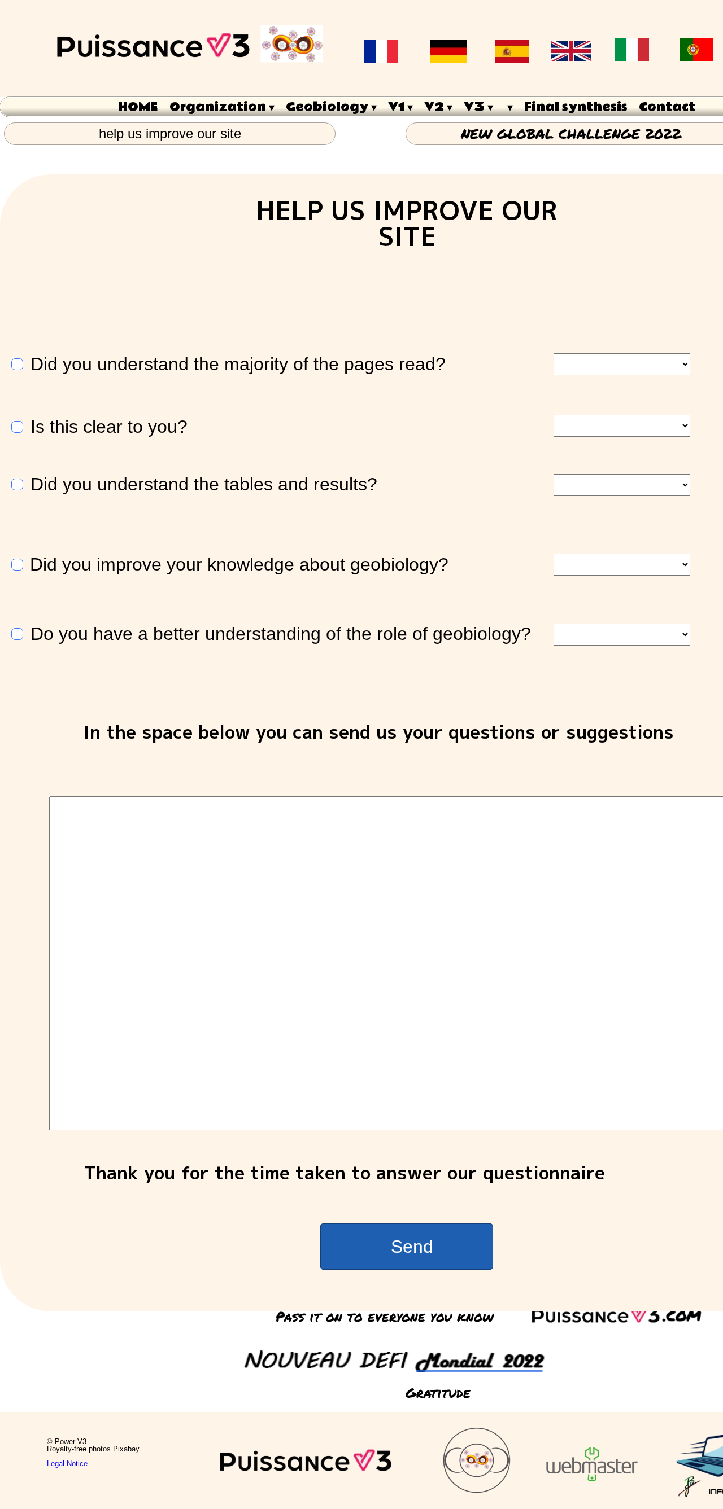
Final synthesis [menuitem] (576, 107)
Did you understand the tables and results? (204, 484)
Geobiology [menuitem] (331, 107)
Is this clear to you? (109, 427)
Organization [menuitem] (222, 107)
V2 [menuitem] (438, 107)
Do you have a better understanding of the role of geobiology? (281, 634)
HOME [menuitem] (138, 107)
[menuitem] (509, 107)
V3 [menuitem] (478, 107)
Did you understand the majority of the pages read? (238, 364)
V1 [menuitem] (400, 107)
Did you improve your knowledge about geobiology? (239, 565)
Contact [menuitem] (667, 107)
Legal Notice (67, 1463)
